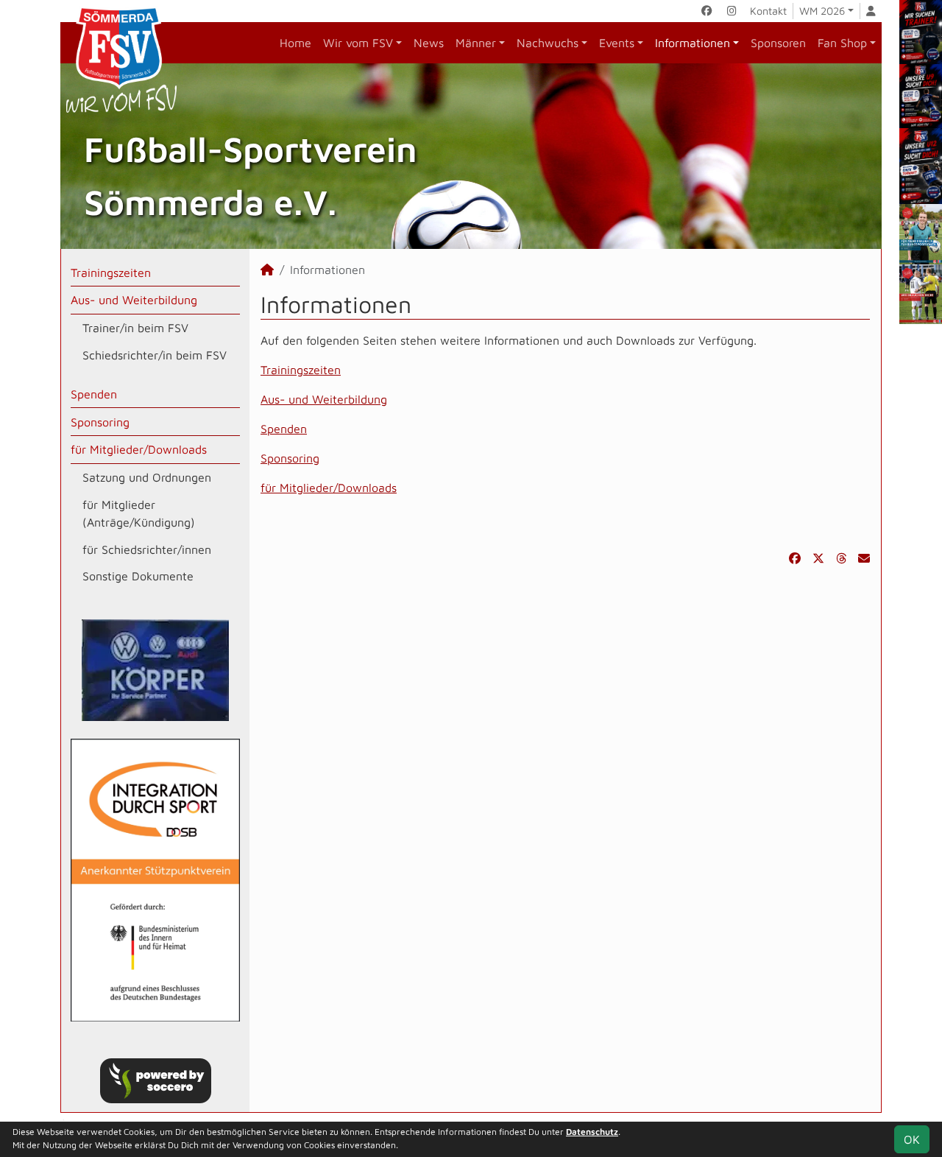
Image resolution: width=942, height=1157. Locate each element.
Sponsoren (778, 42)
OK (912, 1139)
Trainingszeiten (111, 272)
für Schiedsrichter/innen (146, 549)
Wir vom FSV (358, 42)
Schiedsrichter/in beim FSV (154, 355)
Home (295, 42)
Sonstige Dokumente (138, 576)
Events (616, 42)
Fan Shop (842, 42)
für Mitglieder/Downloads (139, 449)
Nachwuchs (547, 42)
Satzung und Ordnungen (146, 477)
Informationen (692, 42)
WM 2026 (822, 10)
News (429, 42)
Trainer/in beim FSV (135, 327)
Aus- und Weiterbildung (134, 299)
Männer (476, 42)
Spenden (94, 394)
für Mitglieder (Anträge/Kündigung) (138, 513)
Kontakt (768, 10)
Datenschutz (592, 1131)
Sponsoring (100, 422)
